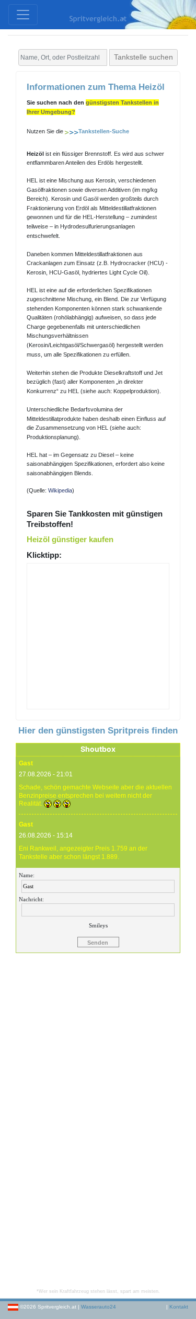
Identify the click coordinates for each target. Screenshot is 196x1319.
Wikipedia (60, 490)
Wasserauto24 (98, 1307)
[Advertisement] (98, 1125)
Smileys (98, 925)
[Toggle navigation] (23, 14)
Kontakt (178, 1307)
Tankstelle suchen (143, 57)
